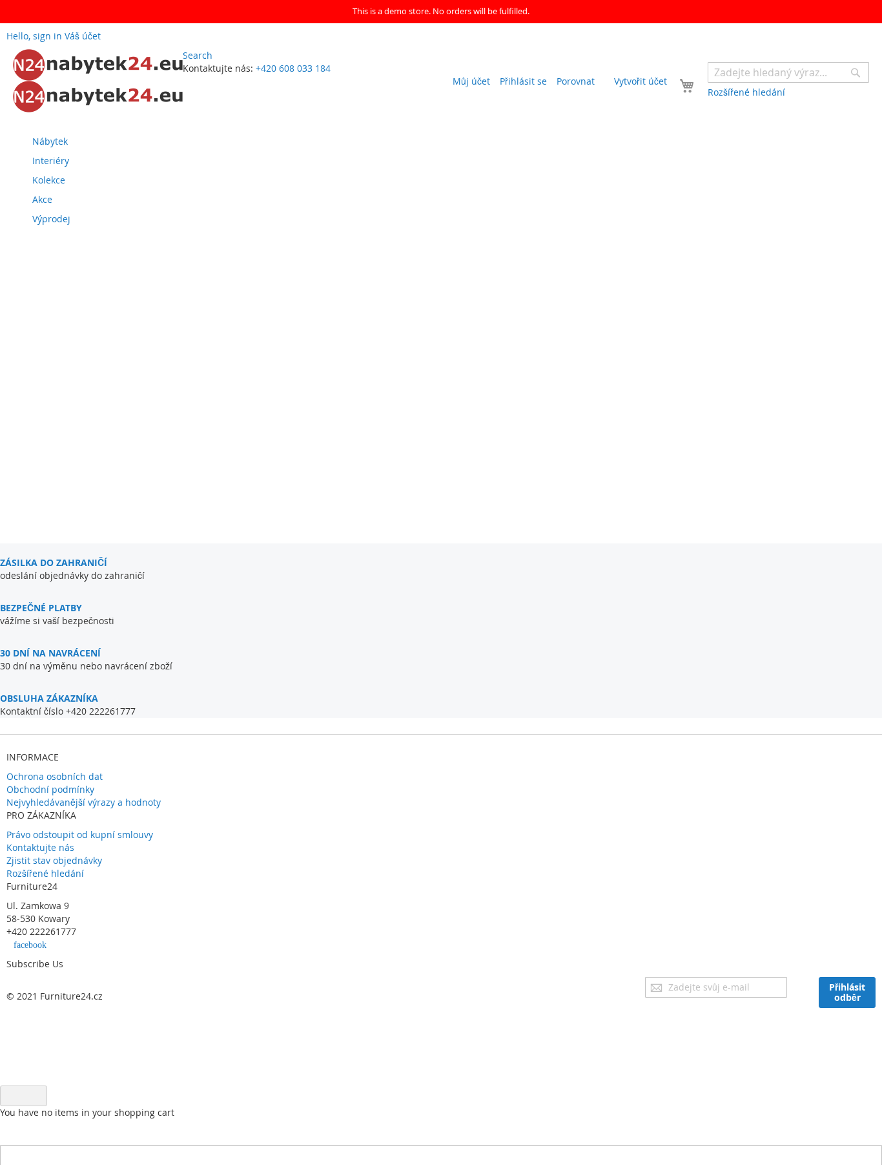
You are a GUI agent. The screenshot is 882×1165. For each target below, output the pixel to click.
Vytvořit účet (640, 81)
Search (197, 55)
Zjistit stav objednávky (54, 860)
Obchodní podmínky (50, 789)
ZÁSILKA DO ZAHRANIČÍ (53, 562)
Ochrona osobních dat (54, 776)
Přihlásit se (523, 81)
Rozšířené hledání (45, 873)
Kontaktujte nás (40, 847)
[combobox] (788, 72)
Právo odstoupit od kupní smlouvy (79, 834)
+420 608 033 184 (293, 68)
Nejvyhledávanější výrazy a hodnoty (83, 802)
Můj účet (471, 81)
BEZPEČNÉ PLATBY (41, 608)
